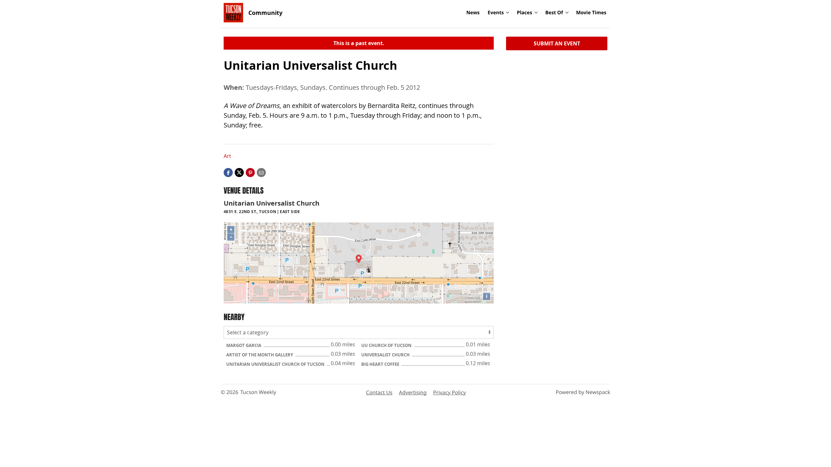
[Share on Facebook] (228, 172)
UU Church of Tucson (387, 345)
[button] (250, 172)
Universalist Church (386, 355)
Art (227, 156)
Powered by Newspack (583, 392)
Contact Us (379, 392)
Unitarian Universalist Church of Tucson (276, 364)
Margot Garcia (244, 345)
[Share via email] (261, 172)
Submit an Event (557, 43)
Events (496, 12)
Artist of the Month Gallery (260, 355)
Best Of (554, 12)
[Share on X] (239, 172)
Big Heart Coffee (380, 364)
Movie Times (591, 12)
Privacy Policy (449, 392)
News (472, 12)
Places (524, 12)
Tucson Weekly (258, 392)
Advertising (413, 392)
